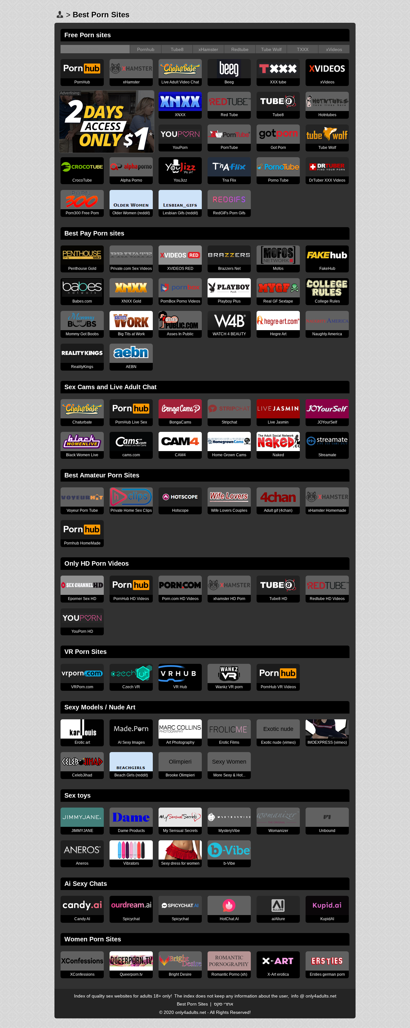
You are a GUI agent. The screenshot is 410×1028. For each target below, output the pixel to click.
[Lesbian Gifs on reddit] (180, 207)
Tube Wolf (271, 49)
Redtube (240, 49)
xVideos (334, 49)
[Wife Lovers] (229, 504)
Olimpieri (180, 761)
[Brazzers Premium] (106, 151)
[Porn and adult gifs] (278, 504)
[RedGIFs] (229, 207)
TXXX (302, 49)
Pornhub (145, 49)
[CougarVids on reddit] (131, 207)
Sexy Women (229, 761)
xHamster (208, 49)
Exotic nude (278, 729)
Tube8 (177, 49)
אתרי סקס (223, 1004)
